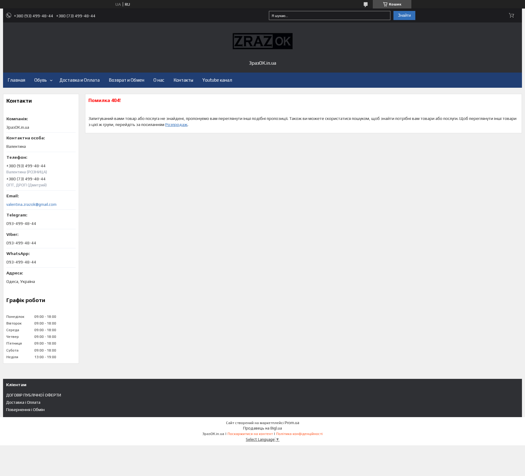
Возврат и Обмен (126, 80)
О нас (158, 80)
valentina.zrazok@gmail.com (31, 204)
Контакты (183, 80)
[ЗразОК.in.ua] (262, 41)
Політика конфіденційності (299, 434)
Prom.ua (292, 422)
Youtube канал (217, 80)
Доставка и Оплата (80, 80)
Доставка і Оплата (23, 402)
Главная (16, 80)
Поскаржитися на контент (250, 434)
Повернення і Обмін (25, 409)
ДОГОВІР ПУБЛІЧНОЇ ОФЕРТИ (33, 395)
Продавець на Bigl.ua (262, 428)
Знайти (404, 15)
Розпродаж (176, 124)
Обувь (40, 80)
